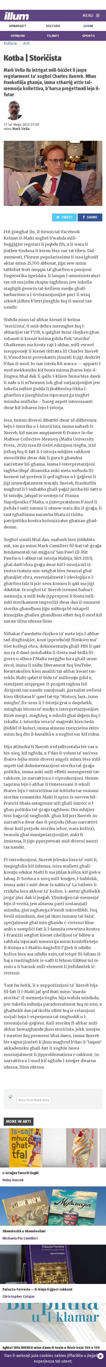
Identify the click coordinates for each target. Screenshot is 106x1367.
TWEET (66, 217)
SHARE (91, 217)
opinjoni (18, 36)
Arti (26, 43)
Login (88, 26)
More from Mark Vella (33, 1100)
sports (88, 36)
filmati (53, 36)
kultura (53, 26)
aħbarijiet (17, 26)
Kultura (10, 43)
